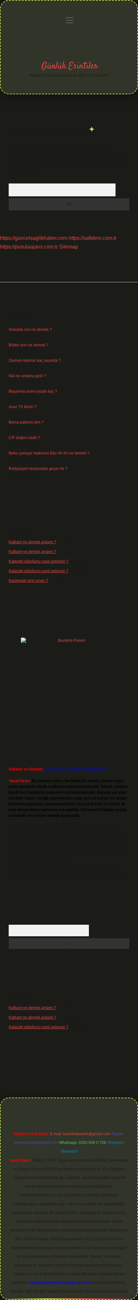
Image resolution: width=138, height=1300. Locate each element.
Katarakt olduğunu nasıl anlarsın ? (38, 561)
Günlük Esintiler (69, 66)
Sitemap (68, 246)
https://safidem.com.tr (92, 238)
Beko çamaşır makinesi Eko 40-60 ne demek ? (49, 453)
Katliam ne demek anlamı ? (32, 542)
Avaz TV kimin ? (23, 407)
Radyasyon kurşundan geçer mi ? (38, 468)
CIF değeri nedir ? (24, 437)
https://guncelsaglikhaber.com (33, 238)
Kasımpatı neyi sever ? (28, 580)
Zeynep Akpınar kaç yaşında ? (35, 360)
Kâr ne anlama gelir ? (27, 376)
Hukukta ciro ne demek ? (30, 329)
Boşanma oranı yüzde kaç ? (33, 391)
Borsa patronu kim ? (26, 422)
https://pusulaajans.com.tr (29, 246)
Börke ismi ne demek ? (28, 345)
